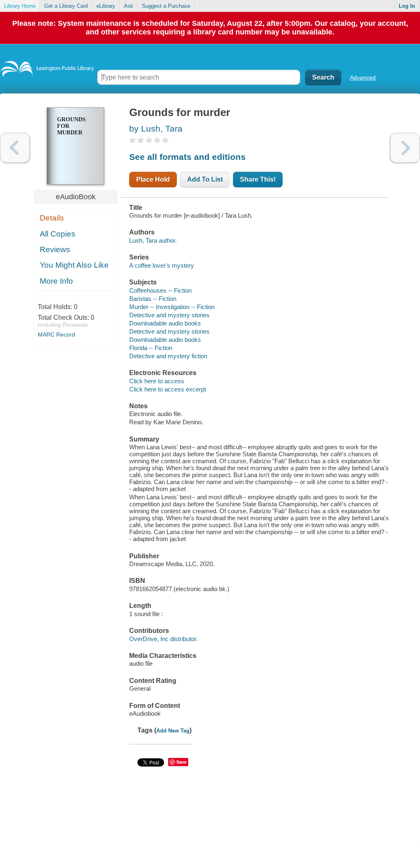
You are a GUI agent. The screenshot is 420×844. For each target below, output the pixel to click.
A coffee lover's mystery (161, 265)
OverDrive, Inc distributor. (163, 638)
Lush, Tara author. (153, 240)
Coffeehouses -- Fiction (160, 290)
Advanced (363, 77)
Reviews (55, 249)
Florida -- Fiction (150, 347)
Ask (128, 6)
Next (405, 148)
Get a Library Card (66, 6)
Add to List (205, 179)
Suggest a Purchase (166, 6)
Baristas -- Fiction (152, 298)
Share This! (258, 179)
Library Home (20, 6)
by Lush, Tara (156, 128)
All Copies (57, 234)
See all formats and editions (187, 157)
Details (52, 218)
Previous (15, 148)
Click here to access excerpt (167, 389)
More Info (56, 281)
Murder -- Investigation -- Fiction (172, 306)
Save (181, 762)
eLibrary (105, 6)
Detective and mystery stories (169, 315)
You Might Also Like (74, 265)
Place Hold (153, 179)
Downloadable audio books (165, 323)
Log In (407, 6)
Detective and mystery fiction (168, 356)
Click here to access (156, 381)
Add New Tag (172, 731)
